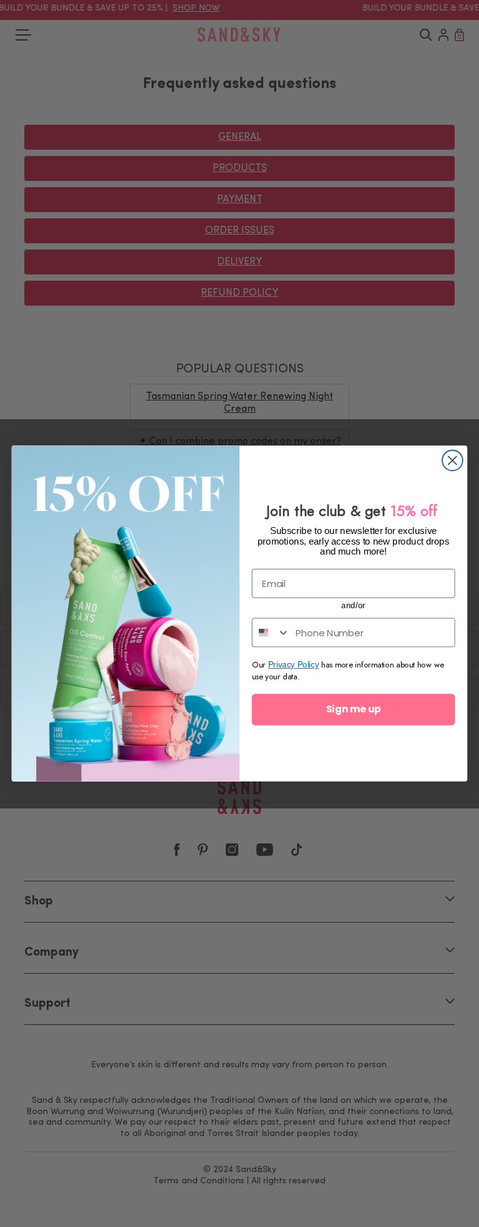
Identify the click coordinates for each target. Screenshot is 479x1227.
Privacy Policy (293, 664)
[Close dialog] (452, 460)
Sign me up (353, 709)
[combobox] (271, 633)
